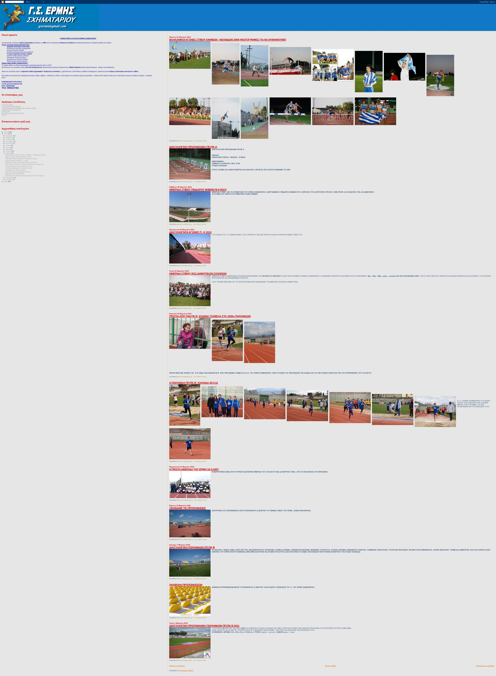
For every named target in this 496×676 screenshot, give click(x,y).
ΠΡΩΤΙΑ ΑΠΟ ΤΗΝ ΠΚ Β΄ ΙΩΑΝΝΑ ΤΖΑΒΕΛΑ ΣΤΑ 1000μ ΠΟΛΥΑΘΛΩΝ (210, 316)
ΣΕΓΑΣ (4, 115)
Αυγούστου (9, 143)
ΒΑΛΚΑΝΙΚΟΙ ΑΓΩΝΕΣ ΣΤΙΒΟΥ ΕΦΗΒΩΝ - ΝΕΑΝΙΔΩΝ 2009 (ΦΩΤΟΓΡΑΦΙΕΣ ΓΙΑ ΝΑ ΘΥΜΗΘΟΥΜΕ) (227, 39)
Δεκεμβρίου (9, 136)
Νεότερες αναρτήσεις (177, 666)
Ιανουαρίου (9, 179)
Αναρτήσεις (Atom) (186, 670)
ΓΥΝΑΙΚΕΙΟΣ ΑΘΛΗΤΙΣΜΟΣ (11, 107)
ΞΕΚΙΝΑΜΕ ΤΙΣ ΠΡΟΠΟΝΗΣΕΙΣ (187, 508)
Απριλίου (8, 151)
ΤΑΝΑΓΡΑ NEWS (7, 105)
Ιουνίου (8, 147)
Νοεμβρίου (9, 138)
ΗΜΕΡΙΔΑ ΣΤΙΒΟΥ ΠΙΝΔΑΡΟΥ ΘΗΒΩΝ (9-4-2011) (197, 189)
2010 (6, 181)
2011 (6, 134)
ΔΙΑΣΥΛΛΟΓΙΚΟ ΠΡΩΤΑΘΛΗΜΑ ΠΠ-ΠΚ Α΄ (193, 146)
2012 (6, 132)
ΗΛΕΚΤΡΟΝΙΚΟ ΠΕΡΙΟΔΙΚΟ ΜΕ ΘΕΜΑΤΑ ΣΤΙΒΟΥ (19, 108)
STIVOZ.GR (6, 112)
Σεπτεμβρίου (10, 141)
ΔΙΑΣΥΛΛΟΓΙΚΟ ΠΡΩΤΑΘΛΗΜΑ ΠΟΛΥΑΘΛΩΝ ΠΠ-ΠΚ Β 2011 (204, 625)
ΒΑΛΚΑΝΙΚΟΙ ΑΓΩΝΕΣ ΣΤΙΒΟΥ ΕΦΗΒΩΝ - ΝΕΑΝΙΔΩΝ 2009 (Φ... (26, 155)
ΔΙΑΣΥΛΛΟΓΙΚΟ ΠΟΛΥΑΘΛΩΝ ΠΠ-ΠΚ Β (192, 547)
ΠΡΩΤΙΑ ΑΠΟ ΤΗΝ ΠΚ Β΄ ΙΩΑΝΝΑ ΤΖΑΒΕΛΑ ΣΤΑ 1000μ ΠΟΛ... (25, 164)
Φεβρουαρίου (10, 177)
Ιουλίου (8, 145)
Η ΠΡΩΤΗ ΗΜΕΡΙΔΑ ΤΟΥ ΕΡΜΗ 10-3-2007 (194, 469)
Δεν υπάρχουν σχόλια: (201, 141)
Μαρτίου (8, 153)
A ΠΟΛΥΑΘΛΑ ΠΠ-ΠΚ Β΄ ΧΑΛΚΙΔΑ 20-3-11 (193, 382)
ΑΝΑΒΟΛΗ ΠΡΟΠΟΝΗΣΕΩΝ (185, 584)
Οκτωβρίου (9, 139)
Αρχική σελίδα (330, 666)
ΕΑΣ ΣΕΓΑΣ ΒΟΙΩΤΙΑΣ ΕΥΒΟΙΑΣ (13, 113)
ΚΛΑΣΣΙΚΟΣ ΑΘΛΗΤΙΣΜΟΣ (11, 110)
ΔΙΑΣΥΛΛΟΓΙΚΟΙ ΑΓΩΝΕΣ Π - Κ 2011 (190, 232)
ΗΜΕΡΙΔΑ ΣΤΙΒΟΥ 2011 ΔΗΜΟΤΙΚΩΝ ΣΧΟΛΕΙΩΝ (197, 273)
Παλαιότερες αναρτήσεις (485, 666)
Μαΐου (8, 149)
